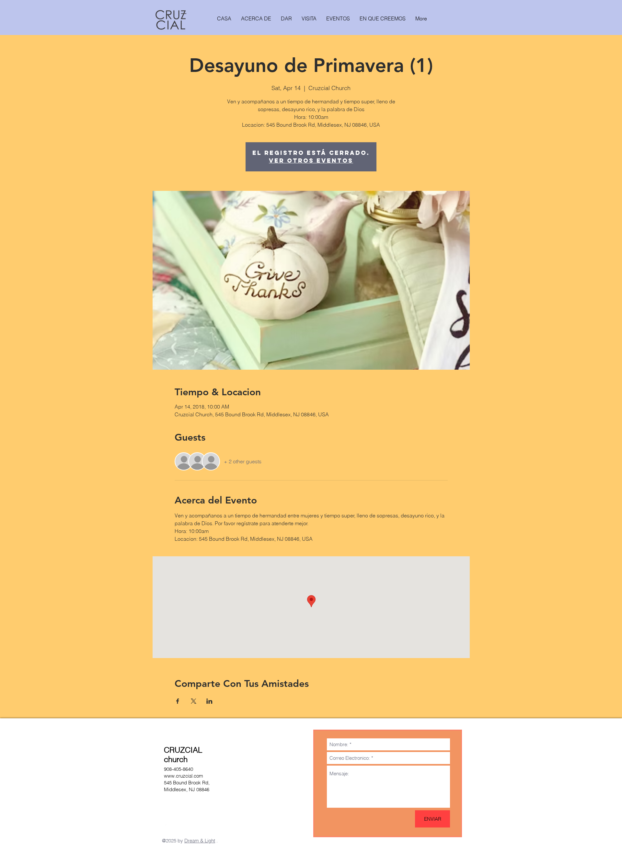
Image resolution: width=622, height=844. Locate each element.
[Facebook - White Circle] (180, 827)
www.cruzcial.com (183, 776)
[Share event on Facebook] (178, 701)
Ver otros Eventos (311, 160)
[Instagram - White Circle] (168, 827)
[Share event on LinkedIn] (209, 701)
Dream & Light (199, 841)
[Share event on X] (193, 701)
